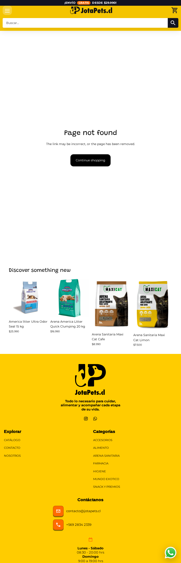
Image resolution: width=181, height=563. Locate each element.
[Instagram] (85, 418)
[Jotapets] (91, 10)
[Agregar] (41, 311)
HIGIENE (99, 471)
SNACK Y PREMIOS (106, 486)
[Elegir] (124, 323)
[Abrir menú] (7, 10)
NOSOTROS (12, 455)
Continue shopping (90, 160)
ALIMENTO (101, 447)
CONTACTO (12, 447)
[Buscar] (173, 23)
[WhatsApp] (95, 418)
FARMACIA (100, 463)
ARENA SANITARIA (106, 455)
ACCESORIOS (102, 440)
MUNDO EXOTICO (106, 479)
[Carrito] (174, 10)
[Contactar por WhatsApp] (170, 552)
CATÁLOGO (12, 440)
